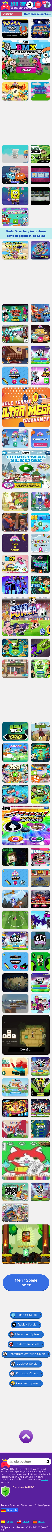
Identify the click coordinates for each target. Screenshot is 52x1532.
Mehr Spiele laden (26, 1282)
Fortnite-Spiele (27, 1314)
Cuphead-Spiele (27, 1383)
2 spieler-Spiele (27, 1363)
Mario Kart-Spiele (27, 1334)
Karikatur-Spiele (27, 1373)
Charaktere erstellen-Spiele (27, 1354)
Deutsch (12, 1510)
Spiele (44, 1479)
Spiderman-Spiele (27, 1344)
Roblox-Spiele (27, 1324)
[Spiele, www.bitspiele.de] (19, 5)
